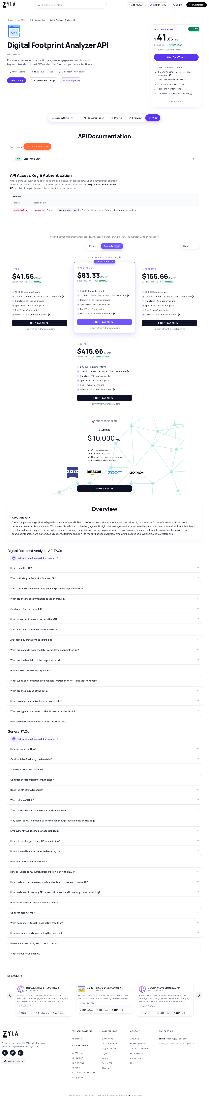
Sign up (105, 1058)
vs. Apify (75, 1067)
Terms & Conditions (139, 1048)
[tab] (92, 117)
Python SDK (107, 1063)
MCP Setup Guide (110, 1043)
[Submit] (39, 5)
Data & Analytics (37, 20)
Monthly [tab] (93, 246)
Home (11, 20)
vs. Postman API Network (83, 1072)
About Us (134, 1038)
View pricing (16, 80)
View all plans (175, 101)
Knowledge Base (138, 1043)
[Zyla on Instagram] (20, 1053)
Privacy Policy (136, 1053)
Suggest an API (109, 1048)
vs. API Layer (77, 1053)
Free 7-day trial (38, 323)
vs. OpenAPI (77, 1077)
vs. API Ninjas (78, 1062)
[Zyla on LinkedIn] (13, 1053)
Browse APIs (107, 1038)
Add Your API (77, 1038)
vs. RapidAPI (77, 1058)
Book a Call (103, 488)
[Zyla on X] (5, 1053)
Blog (132, 1063)
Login (104, 1053)
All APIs (21, 20)
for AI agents (73, 71)
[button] (104, 568)
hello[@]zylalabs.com (177, 1038)
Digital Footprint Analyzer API (63, 20)
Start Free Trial (174, 57)
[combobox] (71, 5)
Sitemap (105, 1068)
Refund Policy (136, 1058)
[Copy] (78, 210)
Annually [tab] (111, 246)
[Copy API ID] (18, 54)
